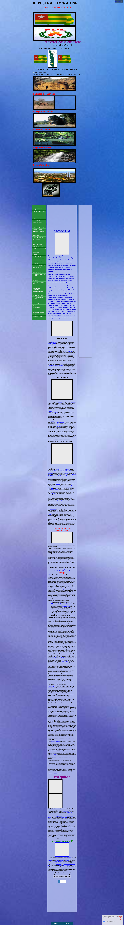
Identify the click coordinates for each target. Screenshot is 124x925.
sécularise (53, 493)
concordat (54, 657)
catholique (67, 860)
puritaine (67, 858)
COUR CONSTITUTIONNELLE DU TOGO (39, 283)
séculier (52, 421)
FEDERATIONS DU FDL (37, 229)
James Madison (62, 471)
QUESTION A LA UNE (37, 216)
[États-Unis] (62, 849)
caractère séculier (70, 350)
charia (56, 658)
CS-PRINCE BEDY (36, 252)
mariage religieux (52, 686)
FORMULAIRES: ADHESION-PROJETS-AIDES (38, 235)
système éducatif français (55, 741)
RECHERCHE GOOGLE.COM (38, 258)
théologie (50, 411)
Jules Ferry (67, 473)
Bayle (63, 470)
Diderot (66, 470)
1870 (49, 487)
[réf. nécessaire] (58, 484)
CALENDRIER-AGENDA (37, 261)
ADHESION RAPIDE (36, 220)
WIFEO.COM (35, 318)
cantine (55, 754)
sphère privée (55, 494)
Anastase (56, 423)
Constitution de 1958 (66, 606)
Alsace (63, 811)
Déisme (49, 365)
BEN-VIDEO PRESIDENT (37, 213)
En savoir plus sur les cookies (110, 921)
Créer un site (66, 923)
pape (61, 422)
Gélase (63, 422)
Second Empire (72, 485)
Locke (61, 470)
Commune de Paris (69, 487)
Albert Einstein (60, 475)
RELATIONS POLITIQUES (38, 246)
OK (103, 921)
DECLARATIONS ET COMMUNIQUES (36, 289)
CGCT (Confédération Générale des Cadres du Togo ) (39, 275)
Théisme (52, 365)
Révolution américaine (57, 861)
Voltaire (69, 470)
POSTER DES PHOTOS (37, 278)
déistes (60, 865)
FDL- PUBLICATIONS (37, 239)
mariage (49, 687)
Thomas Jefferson (69, 471)
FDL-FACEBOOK (36, 280)
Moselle (66, 811)
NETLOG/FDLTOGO (36, 307)
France (50, 574)
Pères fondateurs (66, 865)
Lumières (55, 470)
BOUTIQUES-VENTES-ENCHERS (39, 265)
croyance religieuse (62, 589)
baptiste (57, 860)
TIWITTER (35, 305)
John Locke (58, 864)
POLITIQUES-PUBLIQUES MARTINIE (38, 298)
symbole (55, 773)
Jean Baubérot (51, 555)
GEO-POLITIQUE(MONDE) (38, 301)
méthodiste (62, 860)
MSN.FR (34, 314)
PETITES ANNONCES (37, 310)
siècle (60, 402)
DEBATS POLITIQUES (37, 218)
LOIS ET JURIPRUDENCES (38, 295)
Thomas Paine (50, 473)
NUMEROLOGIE (36, 254)
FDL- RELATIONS (36, 242)
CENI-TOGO (35, 286)
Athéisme (56, 365)
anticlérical (50, 622)
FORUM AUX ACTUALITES (38, 237)
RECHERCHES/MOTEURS (38, 256)
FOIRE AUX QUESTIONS (37, 225)
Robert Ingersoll (54, 475)
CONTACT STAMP (36, 303)
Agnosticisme (60, 365)
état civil (56, 676)
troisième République (52, 343)
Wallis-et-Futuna (65, 661)
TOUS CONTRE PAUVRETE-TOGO (38, 292)
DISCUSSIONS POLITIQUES (38, 227)
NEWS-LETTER (35, 263)
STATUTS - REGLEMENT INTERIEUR (37, 209)
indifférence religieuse (68, 351)
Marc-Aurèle (57, 469)
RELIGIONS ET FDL (36, 270)
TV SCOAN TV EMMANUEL (38, 316)
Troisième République (55, 489)
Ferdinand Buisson (54, 342)
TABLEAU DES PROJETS (37, 244)
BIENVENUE (35, 205)
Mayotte (62, 657)
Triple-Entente (59, 816)
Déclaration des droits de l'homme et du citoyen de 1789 (61, 603)
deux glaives (59, 426)
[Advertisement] (62, 216)
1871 (52, 488)
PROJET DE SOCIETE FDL (38, 222)
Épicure (67, 469)
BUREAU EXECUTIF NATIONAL (39, 211)
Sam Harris (67, 475)
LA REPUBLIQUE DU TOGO (38, 272)
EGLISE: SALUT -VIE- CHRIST (38, 312)
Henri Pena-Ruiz (53, 509)
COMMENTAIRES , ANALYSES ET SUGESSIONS (39, 249)
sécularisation (63, 344)
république (70, 857)
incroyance (56, 412)
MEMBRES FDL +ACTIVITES (38, 231)
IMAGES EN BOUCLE (37, 267)
